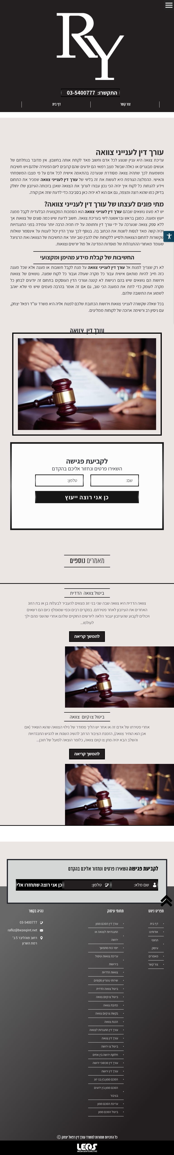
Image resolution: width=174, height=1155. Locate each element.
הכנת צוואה (111, 1022)
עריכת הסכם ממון (107, 1104)
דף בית (56, 104)
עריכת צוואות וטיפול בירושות (106, 960)
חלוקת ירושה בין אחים (105, 1055)
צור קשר (125, 104)
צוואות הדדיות (110, 972)
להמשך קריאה (87, 636)
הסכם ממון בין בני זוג (106, 1079)
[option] (124, 104)
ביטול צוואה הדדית (107, 989)
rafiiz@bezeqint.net (23, 930)
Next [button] (13, 104)
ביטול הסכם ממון (108, 1112)
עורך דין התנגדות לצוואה (103, 1030)
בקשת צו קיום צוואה (106, 1013)
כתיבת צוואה (110, 1005)
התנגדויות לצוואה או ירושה (106, 936)
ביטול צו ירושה (109, 1046)
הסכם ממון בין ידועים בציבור (106, 1092)
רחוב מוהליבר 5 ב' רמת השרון (24, 940)
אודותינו (153, 932)
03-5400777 (81, 92)
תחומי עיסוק (154, 944)
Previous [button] (168, 104)
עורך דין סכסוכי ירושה (105, 1063)
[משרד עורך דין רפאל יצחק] (90, 47)
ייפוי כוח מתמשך (108, 948)
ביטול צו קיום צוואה (107, 997)
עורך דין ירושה (110, 1071)
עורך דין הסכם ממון (107, 924)
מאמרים (153, 956)
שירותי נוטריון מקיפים (106, 980)
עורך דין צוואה (110, 1038)
